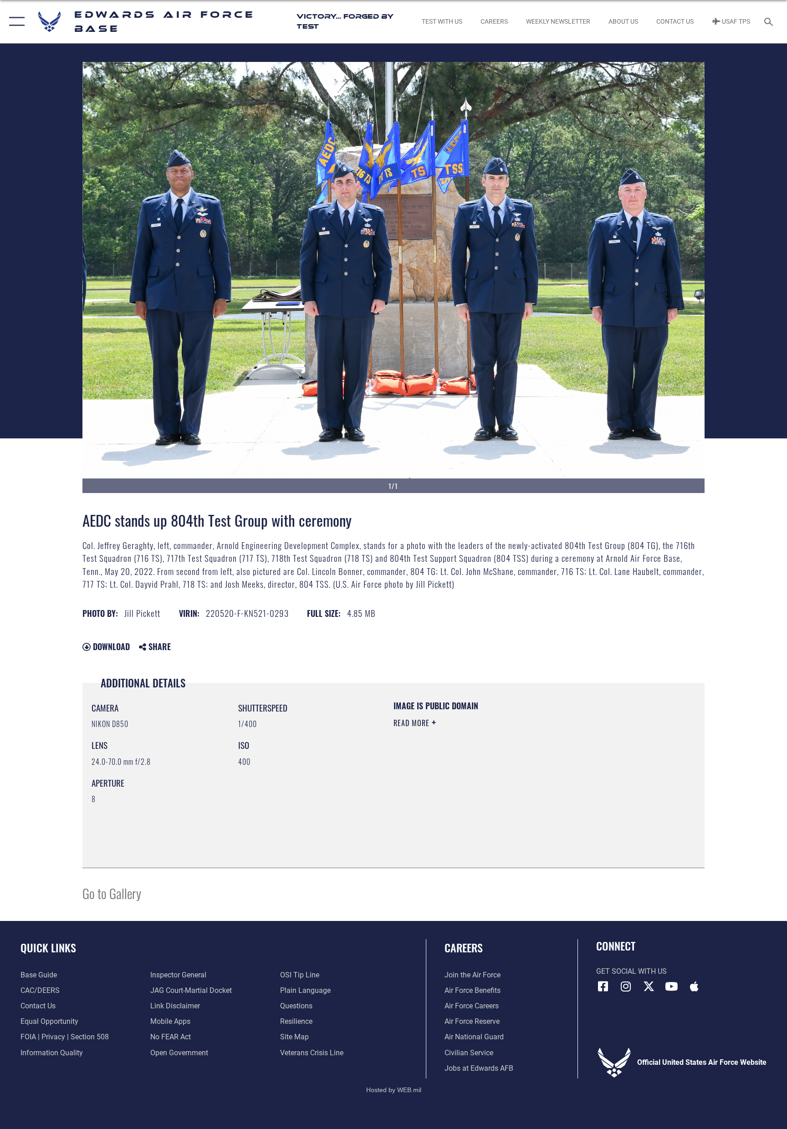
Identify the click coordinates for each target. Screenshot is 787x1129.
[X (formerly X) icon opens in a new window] (648, 986)
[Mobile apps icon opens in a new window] (694, 986)
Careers (464, 947)
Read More (413, 722)
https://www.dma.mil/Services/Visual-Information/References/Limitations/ (500, 780)
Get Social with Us (631, 971)
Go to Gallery (111, 893)
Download (110, 646)
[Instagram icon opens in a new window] (626, 986)
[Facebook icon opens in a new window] (603, 986)
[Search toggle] (769, 21)
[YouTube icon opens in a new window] (671, 986)
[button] (15, 21)
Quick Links (48, 947)
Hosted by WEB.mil (393, 1089)
